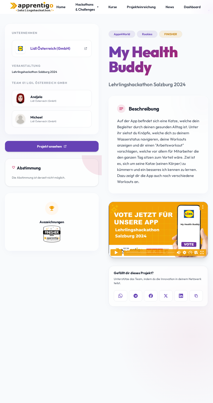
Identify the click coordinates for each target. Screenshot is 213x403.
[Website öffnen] (85, 48)
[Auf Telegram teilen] (135, 295)
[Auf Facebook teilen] (150, 295)
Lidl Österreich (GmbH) (50, 48)
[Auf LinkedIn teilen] (181, 295)
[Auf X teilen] (166, 295)
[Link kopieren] (196, 295)
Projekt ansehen (49, 146)
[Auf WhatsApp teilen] (120, 295)
